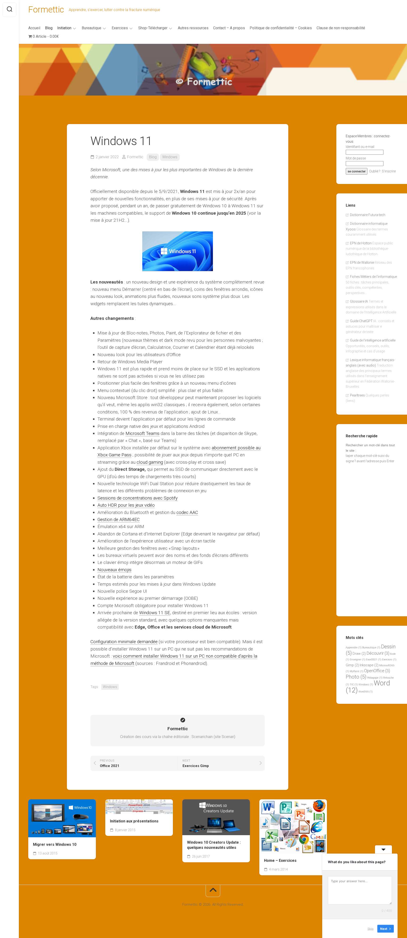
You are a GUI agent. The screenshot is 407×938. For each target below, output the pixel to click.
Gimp (352, 665)
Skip (370, 928)
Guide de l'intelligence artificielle (372, 340)
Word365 (365, 691)
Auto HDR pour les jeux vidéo (126, 505)
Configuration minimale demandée (124, 641)
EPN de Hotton (361, 243)
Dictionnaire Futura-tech (367, 215)
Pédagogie (375, 677)
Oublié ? (374, 171)
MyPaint (356, 671)
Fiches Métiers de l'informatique (373, 277)
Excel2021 (373, 659)
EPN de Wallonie (362, 262)
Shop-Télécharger (152, 28)
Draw (359, 653)
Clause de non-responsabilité (341, 28)
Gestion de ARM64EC (119, 519)
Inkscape (369, 665)
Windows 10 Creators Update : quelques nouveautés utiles (214, 845)
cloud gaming (150, 462)
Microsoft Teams (142, 433)
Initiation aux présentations (134, 821)
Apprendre (354, 647)
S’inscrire (389, 171)
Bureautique (91, 28)
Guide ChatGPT (361, 321)
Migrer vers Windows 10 (54, 844)
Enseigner (357, 659)
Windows (169, 157)
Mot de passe (356, 158)
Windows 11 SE (154, 612)
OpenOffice (377, 670)
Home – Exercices (280, 860)
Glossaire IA (359, 301)
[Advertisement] (213, 79)
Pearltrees (357, 395)
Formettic (46, 10)
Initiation (64, 28)
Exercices (120, 28)
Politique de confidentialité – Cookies (281, 28)
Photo (356, 677)
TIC (354, 684)
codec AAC (187, 512)
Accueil (34, 28)
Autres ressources (193, 28)
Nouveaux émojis (114, 569)
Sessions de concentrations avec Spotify (138, 498)
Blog (49, 28)
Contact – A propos (229, 28)
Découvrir (377, 653)
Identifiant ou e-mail (360, 147)
